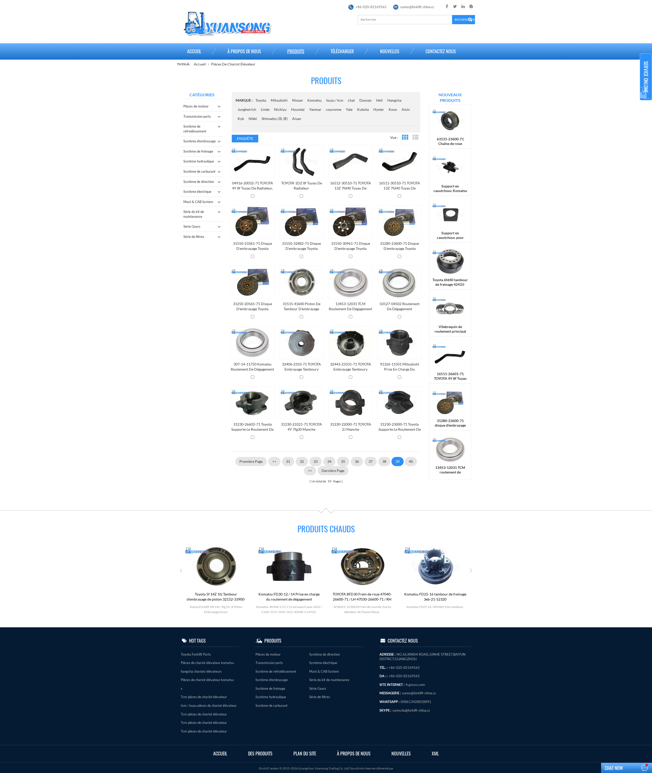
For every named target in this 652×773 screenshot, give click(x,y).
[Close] (646, 102)
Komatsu (314, 100)
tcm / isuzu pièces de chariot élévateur (209, 705)
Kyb (241, 118)
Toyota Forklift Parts (196, 654)
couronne (333, 109)
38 (384, 461)
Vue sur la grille (404, 137)
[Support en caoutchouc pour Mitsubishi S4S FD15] (450, 214)
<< (274, 461)
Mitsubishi (279, 100)
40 (411, 461)
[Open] (646, 76)
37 (371, 461)
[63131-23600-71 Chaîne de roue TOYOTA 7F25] (450, 120)
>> (310, 470)
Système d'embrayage (199, 141)
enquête (245, 138)
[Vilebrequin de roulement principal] (450, 308)
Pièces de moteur (196, 106)
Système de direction (198, 182)
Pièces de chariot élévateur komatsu (207, 663)
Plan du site (304, 753)
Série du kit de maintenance (193, 214)
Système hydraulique (198, 161)
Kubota (363, 109)
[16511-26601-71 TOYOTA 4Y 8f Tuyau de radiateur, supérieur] (450, 355)
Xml (435, 753)
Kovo (393, 109)
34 (329, 461)
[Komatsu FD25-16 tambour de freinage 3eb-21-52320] (435, 566)
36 (357, 461)
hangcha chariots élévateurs (201, 671)
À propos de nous (244, 51)
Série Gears (191, 226)
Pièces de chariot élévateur (233, 64)
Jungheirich (247, 109)
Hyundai (298, 109)
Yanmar (315, 109)
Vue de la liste (415, 137)
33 (316, 461)
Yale (349, 109)
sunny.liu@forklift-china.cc (411, 710)
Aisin (406, 109)
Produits (295, 51)
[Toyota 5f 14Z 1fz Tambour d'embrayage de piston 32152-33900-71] (216, 566)
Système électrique (197, 191)
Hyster (378, 109)
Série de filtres (193, 237)
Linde (265, 109)
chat (351, 100)
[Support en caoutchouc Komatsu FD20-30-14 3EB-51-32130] (450, 167)
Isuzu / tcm (334, 100)
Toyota (260, 100)
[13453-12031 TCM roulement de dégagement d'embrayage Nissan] (450, 449)
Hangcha (394, 100)
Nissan (297, 100)
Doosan (365, 100)
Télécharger (342, 51)
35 (343, 461)
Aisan (296, 118)
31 (288, 461)
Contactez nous (441, 51)
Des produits (260, 753)
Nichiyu (280, 109)
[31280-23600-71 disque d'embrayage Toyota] (450, 402)
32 (302, 461)
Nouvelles (389, 51)
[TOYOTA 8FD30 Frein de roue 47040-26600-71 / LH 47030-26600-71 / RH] (362, 566)
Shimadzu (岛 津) (275, 118)
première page (251, 461)
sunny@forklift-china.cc (417, 7)
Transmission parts (197, 116)
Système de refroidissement (194, 128)
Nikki (253, 118)
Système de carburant (199, 171)
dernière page (333, 470)
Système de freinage (198, 151)
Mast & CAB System (198, 202)
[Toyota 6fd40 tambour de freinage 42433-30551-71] (450, 261)
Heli (379, 100)
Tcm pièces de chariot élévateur (204, 697)
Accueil (194, 51)
